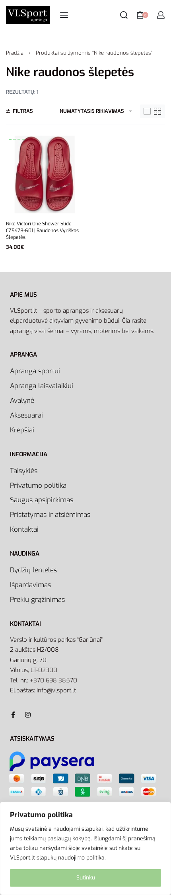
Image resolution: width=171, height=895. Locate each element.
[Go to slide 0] (10, 139)
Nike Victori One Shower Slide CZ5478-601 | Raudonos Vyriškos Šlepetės (42, 231)
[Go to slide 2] (19, 139)
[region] (85, 848)
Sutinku (85, 877)
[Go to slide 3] (23, 139)
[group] (45, 174)
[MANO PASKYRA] (161, 15)
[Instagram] (28, 715)
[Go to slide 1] (14, 139)
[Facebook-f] (13, 715)
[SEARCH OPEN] (124, 15)
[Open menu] (64, 15)
